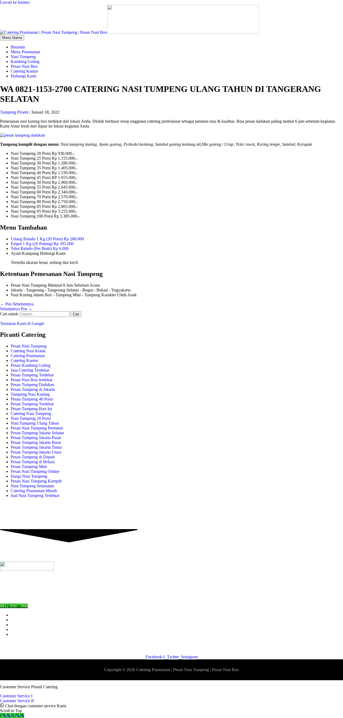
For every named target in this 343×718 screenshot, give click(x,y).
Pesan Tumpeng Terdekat (32, 375)
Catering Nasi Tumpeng (31, 413)
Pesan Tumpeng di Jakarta (33, 389)
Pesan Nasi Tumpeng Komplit (36, 481)
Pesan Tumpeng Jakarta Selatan (37, 433)
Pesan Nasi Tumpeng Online (35, 471)
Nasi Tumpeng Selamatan (32, 486)
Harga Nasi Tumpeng (29, 476)
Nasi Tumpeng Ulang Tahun (35, 423)
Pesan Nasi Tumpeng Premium (37, 428)
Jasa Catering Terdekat (30, 370)
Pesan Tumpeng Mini (29, 466)
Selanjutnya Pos (16, 308)
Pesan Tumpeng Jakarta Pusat (36, 437)
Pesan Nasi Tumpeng (29, 346)
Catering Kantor (24, 360)
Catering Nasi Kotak (28, 351)
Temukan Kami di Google (22, 323)
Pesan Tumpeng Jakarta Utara (36, 452)
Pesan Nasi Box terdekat (31, 379)
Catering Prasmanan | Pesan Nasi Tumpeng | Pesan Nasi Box (187, 669)
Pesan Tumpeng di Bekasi (33, 461)
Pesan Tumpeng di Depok (33, 457)
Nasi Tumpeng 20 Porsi (31, 418)
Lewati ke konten (14, 2)
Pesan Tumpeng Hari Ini (31, 408)
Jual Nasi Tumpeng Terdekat (35, 495)
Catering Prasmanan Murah (34, 490)
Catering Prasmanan (28, 355)
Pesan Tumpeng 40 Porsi (32, 399)
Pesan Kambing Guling (30, 365)
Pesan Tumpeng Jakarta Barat (36, 442)
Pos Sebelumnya (16, 304)
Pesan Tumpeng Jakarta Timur (36, 447)
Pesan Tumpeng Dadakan (32, 384)
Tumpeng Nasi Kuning (30, 394)
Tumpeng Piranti (14, 112)
